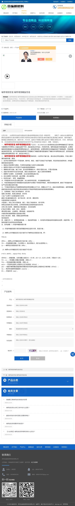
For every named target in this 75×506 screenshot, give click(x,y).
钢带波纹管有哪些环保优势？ (15, 423)
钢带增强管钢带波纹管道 (15, 369)
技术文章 (42, 13)
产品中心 (24, 13)
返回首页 (56, 1)
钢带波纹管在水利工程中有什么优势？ (18, 407)
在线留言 (63, 1)
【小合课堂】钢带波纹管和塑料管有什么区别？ (20, 431)
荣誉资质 (51, 13)
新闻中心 (33, 13)
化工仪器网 (34, 462)
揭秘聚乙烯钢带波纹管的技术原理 (16, 399)
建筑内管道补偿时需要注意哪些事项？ (18, 415)
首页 (11, 47)
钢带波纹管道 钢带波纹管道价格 (17, 375)
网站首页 (6, 13)
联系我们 (70, 1)
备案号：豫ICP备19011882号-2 (45, 504)
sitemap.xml (58, 504)
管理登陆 (65, 504)
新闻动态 (31, 447)
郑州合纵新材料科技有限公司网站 (18, 1)
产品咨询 (19, 117)
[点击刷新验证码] (32, 350)
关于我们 (15, 13)
